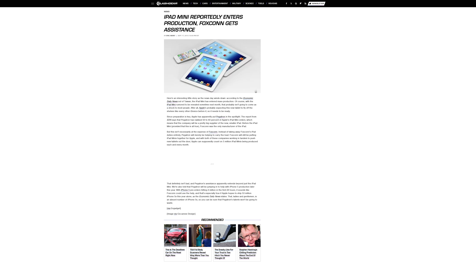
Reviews (272, 3)
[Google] (296, 3)
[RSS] (305, 3)
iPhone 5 (185, 190)
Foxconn (213, 131)
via (169, 208)
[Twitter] (291, 3)
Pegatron (220, 116)
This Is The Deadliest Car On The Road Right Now (175, 252)
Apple (202, 107)
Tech (195, 3)
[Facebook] (286, 3)
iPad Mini (171, 104)
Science (250, 3)
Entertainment (220, 3)
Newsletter (318, 3)
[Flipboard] (301, 3)
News (185, 3)
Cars (205, 3)
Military (236, 3)
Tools (261, 3)
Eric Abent (170, 35)
